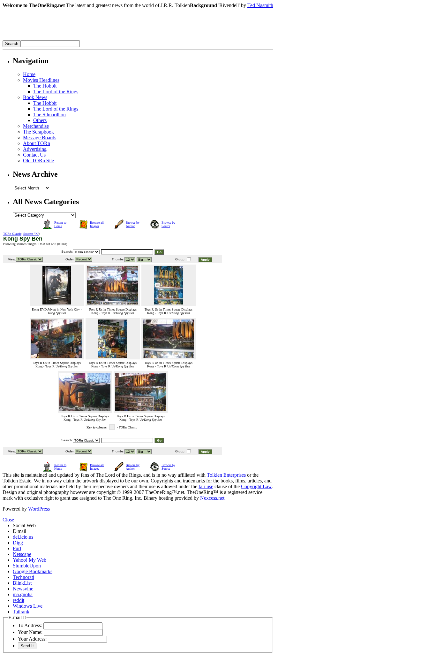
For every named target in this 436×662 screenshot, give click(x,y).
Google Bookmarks (32, 571)
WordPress (39, 509)
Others (40, 120)
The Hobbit (44, 86)
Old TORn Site (38, 160)
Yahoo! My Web (29, 560)
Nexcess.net (212, 498)
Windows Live (27, 606)
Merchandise (36, 126)
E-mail (19, 531)
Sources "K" (31, 233)
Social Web (24, 525)
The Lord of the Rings (55, 91)
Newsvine (23, 588)
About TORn (36, 143)
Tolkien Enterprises (226, 475)
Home (29, 74)
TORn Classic (12, 233)
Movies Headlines (41, 80)
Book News (35, 97)
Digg (18, 542)
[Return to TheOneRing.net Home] (98, 38)
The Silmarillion (49, 114)
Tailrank (21, 611)
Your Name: (30, 632)
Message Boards (39, 137)
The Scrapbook (38, 132)
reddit (18, 600)
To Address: (30, 625)
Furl (17, 548)
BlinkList (22, 583)
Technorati (23, 577)
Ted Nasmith (260, 5)
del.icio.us (23, 537)
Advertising (35, 149)
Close (8, 519)
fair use (206, 486)
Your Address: (32, 639)
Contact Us (34, 155)
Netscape (22, 554)
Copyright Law (256, 486)
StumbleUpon (27, 565)
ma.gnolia (23, 594)
